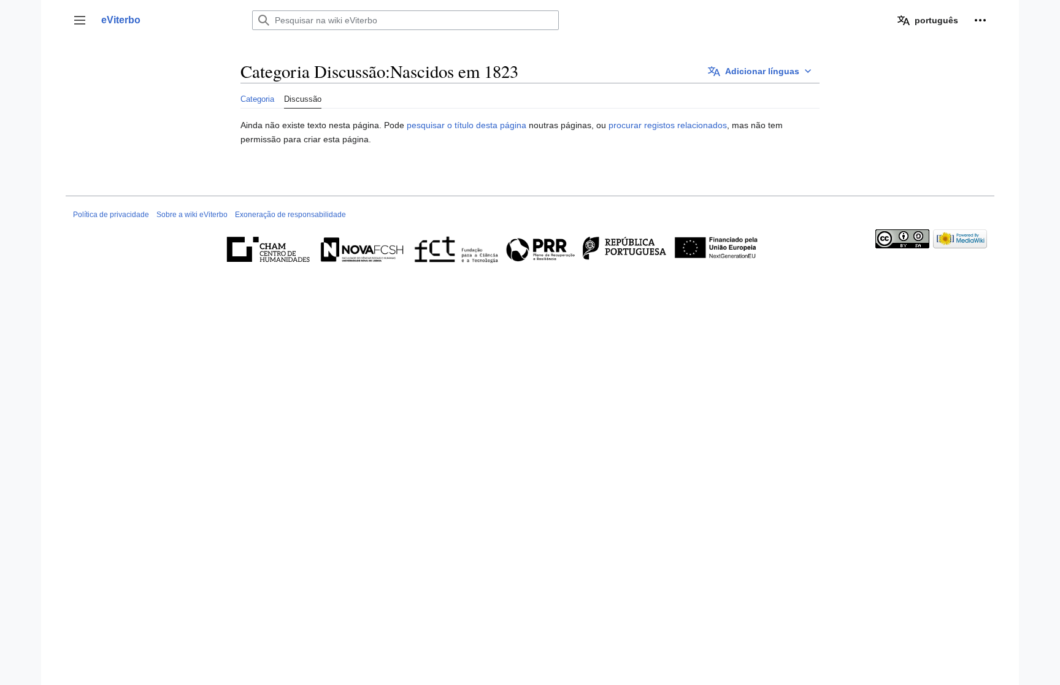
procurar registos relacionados (668, 125)
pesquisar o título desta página (466, 125)
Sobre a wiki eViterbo (192, 214)
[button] (80, 20)
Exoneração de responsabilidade (290, 214)
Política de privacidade (111, 214)
